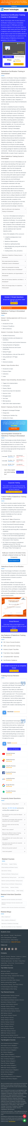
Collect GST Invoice (15, 941)
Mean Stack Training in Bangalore (8, 1065)
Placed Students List (5, 941)
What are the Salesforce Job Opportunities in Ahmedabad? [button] (12, 274)
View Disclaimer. (12, 1121)
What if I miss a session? (8, 829)
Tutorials (11, 935)
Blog (2, 935)
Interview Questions (5, 939)
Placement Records (16, 4)
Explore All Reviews (13, 749)
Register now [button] (14, 303)
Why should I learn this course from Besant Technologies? (12, 815)
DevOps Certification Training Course (10, 874)
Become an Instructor (15, 958)
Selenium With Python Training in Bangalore (10, 1056)
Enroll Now (7, 64)
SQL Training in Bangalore (6, 1052)
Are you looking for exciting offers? (10, 803)
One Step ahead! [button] (14, 670)
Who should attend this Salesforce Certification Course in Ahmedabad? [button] (10, 262)
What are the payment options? (9, 848)
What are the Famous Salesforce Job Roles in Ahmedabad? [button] (12, 280)
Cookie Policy (4, 963)
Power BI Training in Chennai (7, 1028)
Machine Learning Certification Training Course (12, 880)
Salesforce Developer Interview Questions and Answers (12, 903)
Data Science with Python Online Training (10, 980)
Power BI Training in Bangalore (7, 1063)
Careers (24, 956)
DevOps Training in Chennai (7, 1017)
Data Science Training (6, 870)
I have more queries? (7, 851)
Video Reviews (17, 935)
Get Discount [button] (14, 630)
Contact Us (14, 6)
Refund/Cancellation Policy (7, 965)
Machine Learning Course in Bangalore (9, 1069)
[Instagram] (16, 949)
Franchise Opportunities (6, 961)
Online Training (8, 56)
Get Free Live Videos (18, 64)
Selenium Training (14, 887)
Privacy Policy (22, 961)
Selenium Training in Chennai (7, 1022)
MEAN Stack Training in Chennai (8, 1030)
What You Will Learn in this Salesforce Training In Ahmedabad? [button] (11, 210)
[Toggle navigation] (25, 10)
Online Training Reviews (6, 937)
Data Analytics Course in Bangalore (9, 1045)
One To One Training (19, 56)
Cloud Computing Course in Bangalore (9, 1043)
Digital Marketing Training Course (9, 877)
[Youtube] (9, 949)
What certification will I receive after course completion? (12, 838)
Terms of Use (11, 963)
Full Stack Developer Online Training (9, 986)
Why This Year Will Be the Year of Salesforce (11, 926)
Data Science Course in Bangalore (8, 1050)
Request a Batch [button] (20, 472)
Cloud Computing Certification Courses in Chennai (12, 999)
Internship (6, 935)
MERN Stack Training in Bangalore (8, 1067)
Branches (13, 956)
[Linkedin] (12, 949)
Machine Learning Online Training (8, 982)
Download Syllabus (7, 307)
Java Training (21, 877)
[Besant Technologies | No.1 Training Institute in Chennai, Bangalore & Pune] (10, 10)
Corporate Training (5, 958)
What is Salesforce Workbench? (9, 920)
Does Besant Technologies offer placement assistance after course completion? (12, 820)
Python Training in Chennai (7, 1026)
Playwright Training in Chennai (7, 1006)
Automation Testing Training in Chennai (9, 1008)
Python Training (5, 887)
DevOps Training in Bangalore (7, 1072)
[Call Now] (24, 1116)
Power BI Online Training (6, 984)
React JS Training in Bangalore (7, 1058)
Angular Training (13, 864)
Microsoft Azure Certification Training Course (12, 884)
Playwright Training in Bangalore (8, 1061)
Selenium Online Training (17, 975)
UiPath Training (19, 890)
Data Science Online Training (7, 977)
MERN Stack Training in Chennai (8, 1033)
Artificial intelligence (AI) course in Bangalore (11, 1076)
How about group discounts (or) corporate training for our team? (12, 843)
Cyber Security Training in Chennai (8, 1015)
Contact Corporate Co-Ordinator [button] (14, 491)
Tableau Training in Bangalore (7, 1054)
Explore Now (14, 428)
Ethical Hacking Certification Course (10, 867)
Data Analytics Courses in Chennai (8, 997)
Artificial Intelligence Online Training (9, 988)
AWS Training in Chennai (6, 1013)
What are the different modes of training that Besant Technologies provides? (11, 833)
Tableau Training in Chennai (7, 1019)
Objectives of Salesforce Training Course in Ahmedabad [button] (12, 256)
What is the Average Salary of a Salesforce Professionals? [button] (12, 286)
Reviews (14, 937)
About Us (3, 956)
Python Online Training (6, 975)
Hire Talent (15, 961)
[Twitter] (5, 949)
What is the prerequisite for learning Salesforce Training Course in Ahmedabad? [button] (12, 268)
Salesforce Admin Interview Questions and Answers (13, 907)
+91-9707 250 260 (12, 808)
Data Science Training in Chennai (8, 1002)
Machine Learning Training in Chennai (9, 1035)
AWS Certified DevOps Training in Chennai (10, 1010)
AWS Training (4, 864)
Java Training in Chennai (6, 1037)
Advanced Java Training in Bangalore (9, 1078)
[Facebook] (2, 949)
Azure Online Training (17, 984)
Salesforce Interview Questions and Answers (12, 899)
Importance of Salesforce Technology (10, 923)
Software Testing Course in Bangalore (9, 1047)
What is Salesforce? (6, 916)
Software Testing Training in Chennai (9, 1004)
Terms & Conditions (19, 963)
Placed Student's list (14, 560)
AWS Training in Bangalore (6, 1074)
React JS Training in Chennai (7, 1024)
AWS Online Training (5, 971)
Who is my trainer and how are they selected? (10, 825)
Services (8, 956)
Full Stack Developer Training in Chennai (10, 995)
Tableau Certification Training (8, 890)
